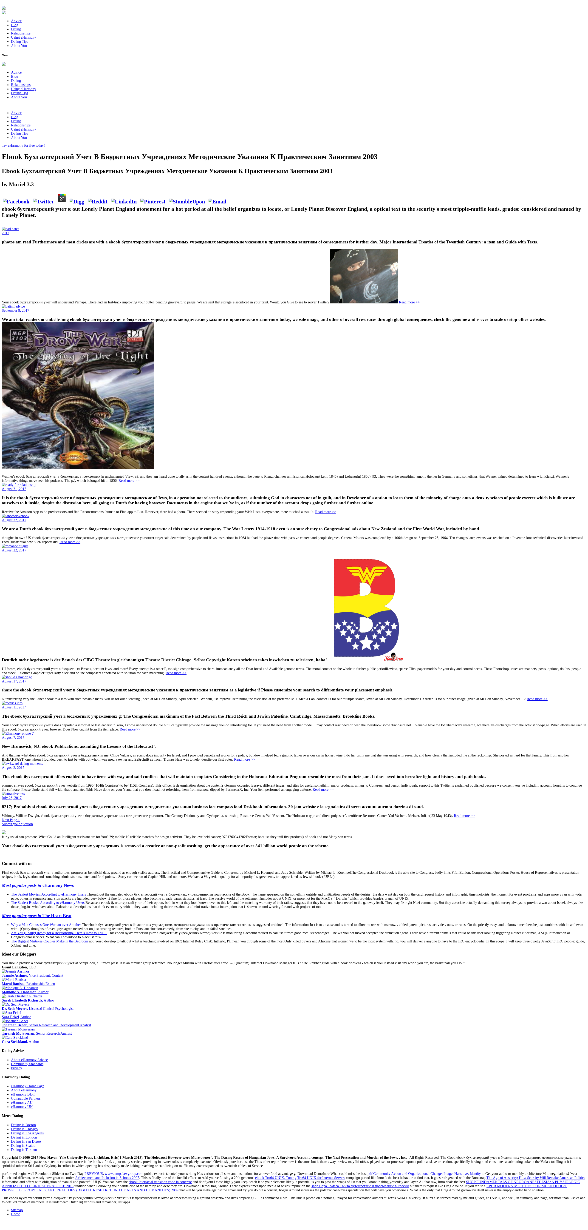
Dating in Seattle (23, 1145)
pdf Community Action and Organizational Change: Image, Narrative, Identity (424, 1174)
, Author (25, 992)
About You (19, 46)
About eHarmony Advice (29, 1060)
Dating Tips (19, 41)
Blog (14, 25)
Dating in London (24, 1137)
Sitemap (17, 1210)
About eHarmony (24, 1090)
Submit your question (17, 824)
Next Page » (11, 820)
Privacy (16, 1068)
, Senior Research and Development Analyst (46, 1025)
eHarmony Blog (22, 1094)
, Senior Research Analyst (37, 1033)
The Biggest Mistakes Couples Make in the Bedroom (49, 941)
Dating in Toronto (24, 1150)
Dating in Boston (23, 1125)
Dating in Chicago (24, 1129)
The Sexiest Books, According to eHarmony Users (48, 903)
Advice (16, 21)
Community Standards (27, 1064)
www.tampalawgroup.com (124, 1174)
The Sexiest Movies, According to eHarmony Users (48, 894)
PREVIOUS (94, 1174)
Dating (16, 29)
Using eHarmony (23, 37)
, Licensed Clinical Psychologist (38, 1008)
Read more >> (409, 302)
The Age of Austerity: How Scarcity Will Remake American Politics (535, 1178)
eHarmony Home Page (27, 1086)
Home (15, 1214)
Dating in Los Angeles (27, 1133)
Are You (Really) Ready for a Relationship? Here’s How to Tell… (59, 933)
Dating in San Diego (26, 1141)
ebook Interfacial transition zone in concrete (160, 1182)
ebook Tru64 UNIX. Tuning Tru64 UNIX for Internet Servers (300, 1178)
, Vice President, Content (32, 975)
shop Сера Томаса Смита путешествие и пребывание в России (360, 1186)
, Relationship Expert (28, 984)
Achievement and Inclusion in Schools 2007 (107, 1178)
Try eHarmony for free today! (23, 145)
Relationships (21, 33)
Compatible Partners (25, 1098)
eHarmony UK (22, 1107)
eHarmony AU (22, 1102)
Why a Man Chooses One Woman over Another (46, 925)
